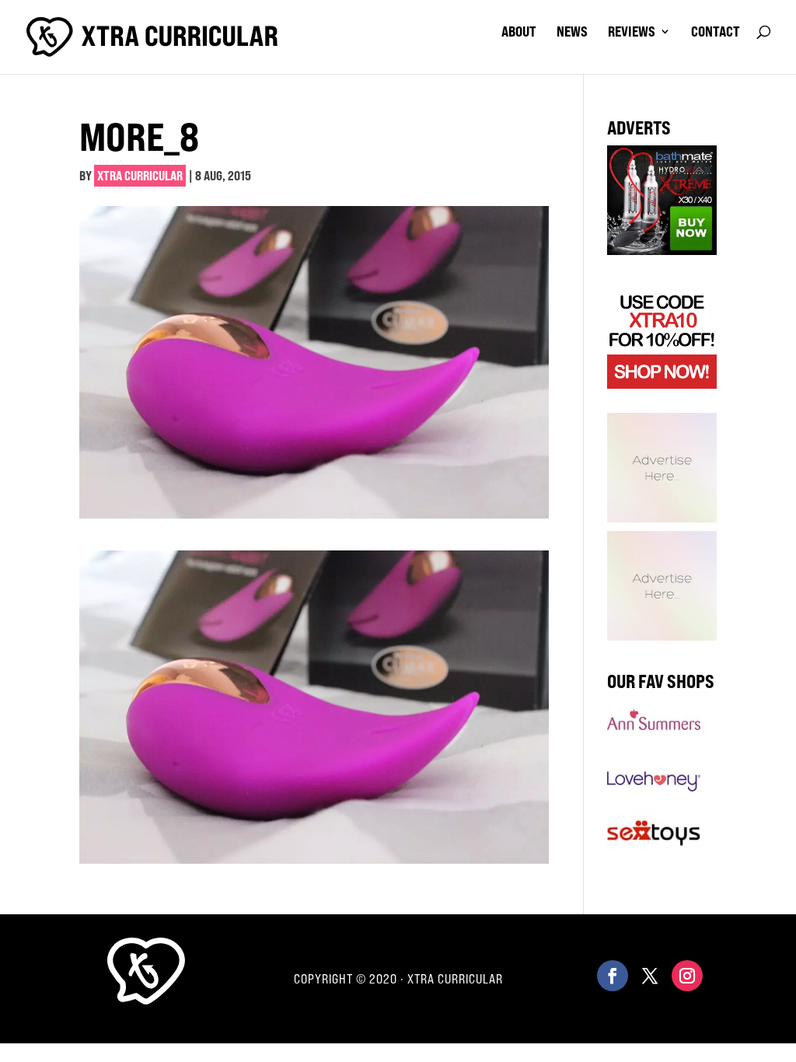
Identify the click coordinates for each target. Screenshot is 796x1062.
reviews (631, 33)
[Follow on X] (649, 975)
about (518, 33)
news (572, 33)
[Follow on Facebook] (612, 975)
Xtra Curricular (140, 175)
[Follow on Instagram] (687, 975)
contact (715, 33)
